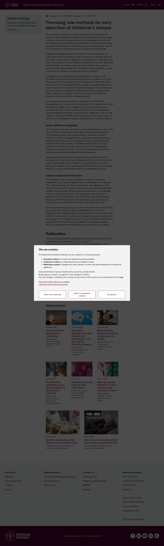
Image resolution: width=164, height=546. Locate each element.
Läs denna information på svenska (53, 284)
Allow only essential (52, 294)
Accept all (111, 294)
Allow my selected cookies (82, 294)
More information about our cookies (54, 282)
